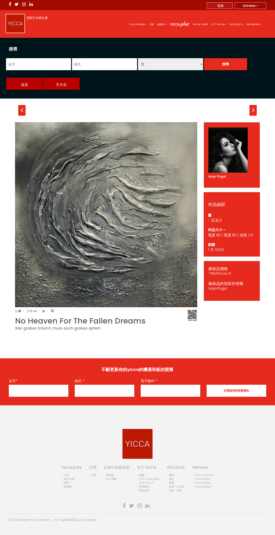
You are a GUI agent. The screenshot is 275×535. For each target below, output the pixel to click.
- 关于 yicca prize (148, 479)
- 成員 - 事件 (174, 490)
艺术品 (61, 84)
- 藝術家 (109, 475)
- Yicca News (201, 479)
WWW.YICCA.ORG (33, 520)
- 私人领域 (110, 479)
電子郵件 (149, 381)
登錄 (220, 5)
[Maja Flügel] (231, 150)
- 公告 (65, 475)
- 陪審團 (67, 486)
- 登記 (170, 479)
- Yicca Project (202, 486)
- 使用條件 (143, 486)
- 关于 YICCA (145, 483)
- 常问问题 (68, 479)
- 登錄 (170, 475)
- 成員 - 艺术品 (176, 486)
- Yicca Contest (203, 475)
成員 (24, 84)
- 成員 (170, 483)
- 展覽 (65, 483)
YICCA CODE (200, 24)
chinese (249, 5)
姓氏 (79, 381)
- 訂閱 (92, 475)
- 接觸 (140, 475)
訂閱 (152, 24)
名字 (13, 381)
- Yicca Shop (201, 483)
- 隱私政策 (143, 490)
